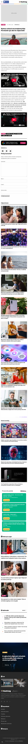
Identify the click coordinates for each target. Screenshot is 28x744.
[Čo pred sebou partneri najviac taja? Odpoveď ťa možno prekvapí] (14, 568)
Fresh (4, 24)
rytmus (4, 135)
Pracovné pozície (7, 491)
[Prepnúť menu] (1, 2)
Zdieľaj (6, 1)
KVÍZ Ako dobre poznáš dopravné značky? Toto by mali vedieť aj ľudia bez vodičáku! (15, 617)
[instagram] (7, 701)
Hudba (5, 652)
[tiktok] (9, 701)
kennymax (12, 741)
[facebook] (1, 701)
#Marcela (17, 24)
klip (13, 133)
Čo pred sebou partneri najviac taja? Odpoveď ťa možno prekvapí (14, 578)
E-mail (2, 184)
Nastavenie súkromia (6, 723)
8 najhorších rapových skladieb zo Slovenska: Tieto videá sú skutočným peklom (13, 658)
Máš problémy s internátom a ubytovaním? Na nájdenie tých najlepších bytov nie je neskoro (14, 557)
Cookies (3, 714)
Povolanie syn (19, 133)
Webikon (21, 741)
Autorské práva (5, 711)
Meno (2, 178)
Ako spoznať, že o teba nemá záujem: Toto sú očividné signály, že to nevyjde (13, 600)
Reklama (3, 718)
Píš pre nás (3, 721)
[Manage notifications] (2, 742)
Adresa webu (4, 190)
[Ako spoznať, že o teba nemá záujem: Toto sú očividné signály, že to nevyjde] (14, 589)
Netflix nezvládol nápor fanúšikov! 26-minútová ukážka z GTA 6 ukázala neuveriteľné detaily (14, 441)
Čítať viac (7, 665)
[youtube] (4, 701)
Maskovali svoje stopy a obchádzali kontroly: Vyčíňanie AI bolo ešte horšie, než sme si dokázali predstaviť (14, 463)
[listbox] (22, 610)
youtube (9, 135)
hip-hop (8, 133)
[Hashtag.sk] (23, 2)
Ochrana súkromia (5, 716)
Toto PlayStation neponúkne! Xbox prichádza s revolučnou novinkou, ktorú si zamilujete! (12, 485)
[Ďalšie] (26, 683)
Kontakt (3, 709)
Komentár (3, 161)
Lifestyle (5, 552)
